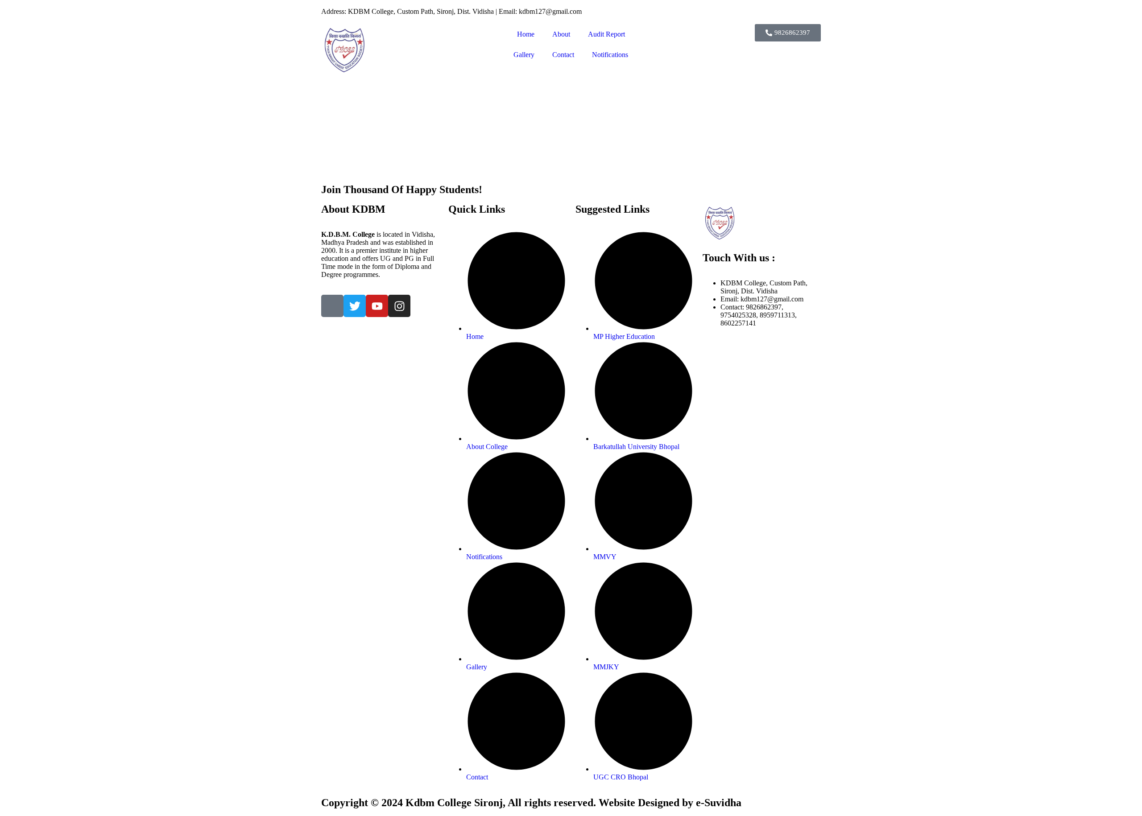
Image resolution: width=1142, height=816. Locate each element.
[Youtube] (377, 306)
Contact (563, 54)
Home (525, 34)
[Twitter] (354, 306)
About (561, 34)
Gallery (523, 54)
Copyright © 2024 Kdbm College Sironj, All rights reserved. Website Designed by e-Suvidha (531, 802)
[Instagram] (399, 306)
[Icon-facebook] (332, 306)
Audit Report (606, 34)
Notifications (610, 54)
